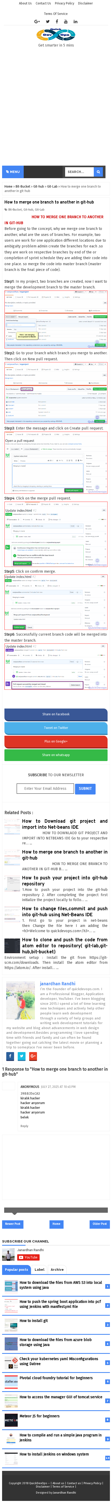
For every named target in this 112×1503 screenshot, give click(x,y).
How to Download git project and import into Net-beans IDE (65, 825)
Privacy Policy (92, 1483)
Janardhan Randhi (64, 1492)
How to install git (34, 1321)
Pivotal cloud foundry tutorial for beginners (56, 1378)
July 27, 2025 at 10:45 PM (58, 1087)
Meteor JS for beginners (40, 1416)
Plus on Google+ (56, 741)
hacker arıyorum (33, 1103)
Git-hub (28, 209)
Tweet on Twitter (56, 728)
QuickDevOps (38, 1483)
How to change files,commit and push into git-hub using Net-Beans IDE (65, 912)
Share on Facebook (56, 714)
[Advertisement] (56, 107)
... (31, 843)
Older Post (100, 1224)
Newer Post (12, 1224)
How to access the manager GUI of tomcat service (61, 1397)
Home (56, 1224)
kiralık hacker (30, 1098)
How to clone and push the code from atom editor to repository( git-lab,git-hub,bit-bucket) (65, 946)
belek (25, 1117)
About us (58, 1483)
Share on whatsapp (56, 755)
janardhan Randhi (57, 983)
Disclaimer (43, 1486)
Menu (14, 172)
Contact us (74, 1483)
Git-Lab (40, 209)
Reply (24, 1126)
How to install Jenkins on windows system (54, 1454)
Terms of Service (56, 14)
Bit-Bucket (15, 209)
